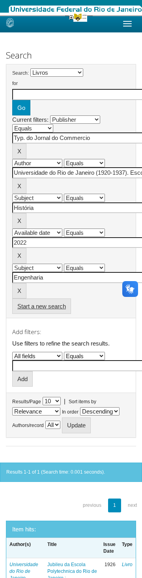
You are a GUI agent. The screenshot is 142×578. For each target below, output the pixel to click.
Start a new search (41, 306)
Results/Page (26, 401)
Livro (127, 564)
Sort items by (82, 401)
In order (70, 412)
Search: (20, 73)
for (15, 83)
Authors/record (28, 425)
